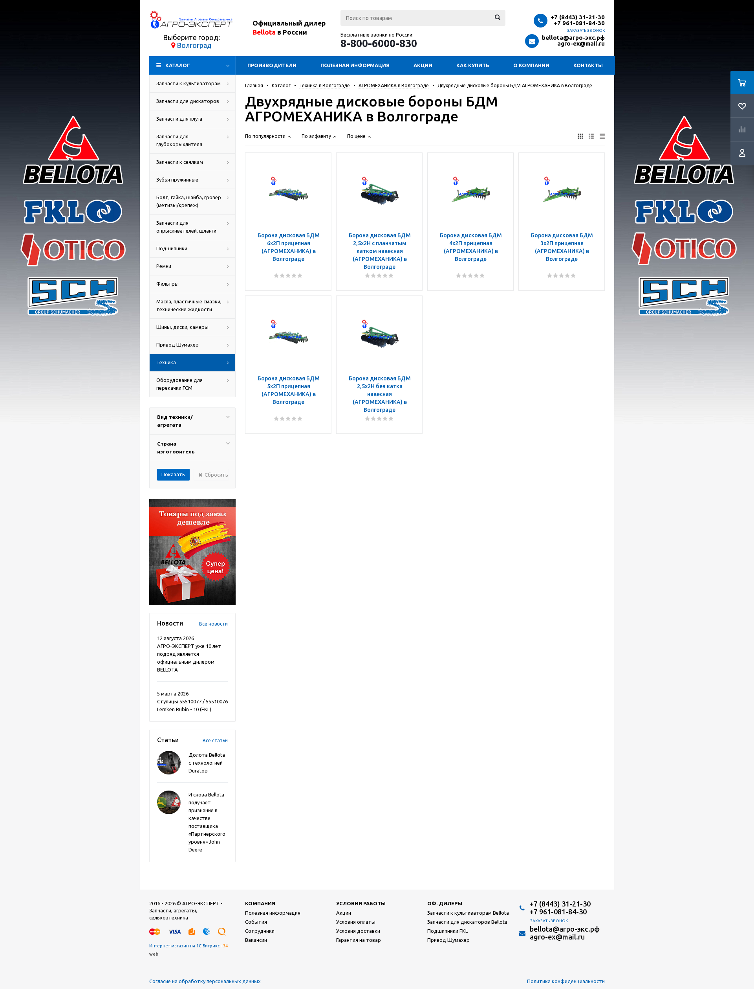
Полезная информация (355, 65)
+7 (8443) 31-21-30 (578, 17)
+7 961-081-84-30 (579, 23)
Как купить (472, 65)
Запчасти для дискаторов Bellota (467, 922)
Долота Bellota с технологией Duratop (206, 762)
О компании (531, 65)
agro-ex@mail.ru (581, 43)
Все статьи (215, 740)
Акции (423, 65)
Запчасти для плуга (179, 118)
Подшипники (171, 248)
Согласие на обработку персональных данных (205, 981)
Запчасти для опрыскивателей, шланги (186, 226)
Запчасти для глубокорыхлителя (179, 140)
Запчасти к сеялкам (179, 162)
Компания (260, 903)
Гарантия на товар (358, 940)
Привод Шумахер (177, 344)
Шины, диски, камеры (182, 327)
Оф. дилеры (444, 903)
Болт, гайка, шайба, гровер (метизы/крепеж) (188, 201)
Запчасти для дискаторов (187, 101)
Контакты (588, 65)
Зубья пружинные (177, 179)
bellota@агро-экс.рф (573, 37)
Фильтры (167, 283)
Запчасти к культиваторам (188, 83)
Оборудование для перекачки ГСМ (179, 384)
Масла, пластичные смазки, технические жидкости (188, 305)
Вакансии (256, 940)
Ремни (163, 266)
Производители (271, 65)
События (256, 922)
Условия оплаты (355, 922)
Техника (166, 362)
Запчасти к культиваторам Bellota (468, 913)
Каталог (177, 65)
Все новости (213, 623)
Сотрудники (260, 931)
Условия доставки (358, 931)
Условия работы (361, 903)
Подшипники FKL (447, 931)
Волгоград (194, 45)
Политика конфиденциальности (566, 981)
